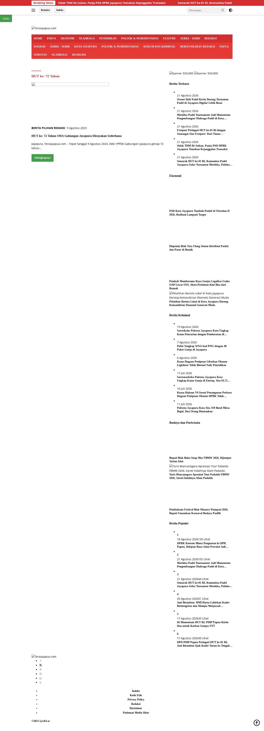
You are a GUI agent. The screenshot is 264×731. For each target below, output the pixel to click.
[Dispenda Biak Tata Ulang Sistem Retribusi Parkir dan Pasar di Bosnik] (193, 231)
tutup (6, 18)
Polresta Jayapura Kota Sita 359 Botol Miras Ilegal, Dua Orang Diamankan (203, 409)
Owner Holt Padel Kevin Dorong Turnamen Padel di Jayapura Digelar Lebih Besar (202, 101)
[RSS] (40, 682)
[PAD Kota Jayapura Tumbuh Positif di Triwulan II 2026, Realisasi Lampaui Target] (193, 195)
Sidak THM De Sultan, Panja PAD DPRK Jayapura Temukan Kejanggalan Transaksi (92, 3)
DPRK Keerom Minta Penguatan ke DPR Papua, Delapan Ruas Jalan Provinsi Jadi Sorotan (201, 545)
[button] (223, 10)
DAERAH (39, 46)
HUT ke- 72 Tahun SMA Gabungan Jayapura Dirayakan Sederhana (77, 136)
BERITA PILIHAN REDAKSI (197, 46)
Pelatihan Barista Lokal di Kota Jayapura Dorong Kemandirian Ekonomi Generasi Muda (198, 303)
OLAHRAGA (87, 38)
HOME (38, 38)
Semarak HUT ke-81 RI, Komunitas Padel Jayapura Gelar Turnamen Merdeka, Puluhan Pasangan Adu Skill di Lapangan (204, 163)
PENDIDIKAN (108, 38)
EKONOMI (67, 38)
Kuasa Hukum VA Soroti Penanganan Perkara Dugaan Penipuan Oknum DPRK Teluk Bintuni (204, 394)
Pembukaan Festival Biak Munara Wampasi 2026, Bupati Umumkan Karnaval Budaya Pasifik (198, 511)
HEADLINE (79, 54)
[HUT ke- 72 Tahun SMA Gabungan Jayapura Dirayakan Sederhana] (70, 104)
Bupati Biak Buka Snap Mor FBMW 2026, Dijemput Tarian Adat (200, 459)
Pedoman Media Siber (136, 712)
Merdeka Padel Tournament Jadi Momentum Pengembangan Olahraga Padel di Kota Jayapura (203, 116)
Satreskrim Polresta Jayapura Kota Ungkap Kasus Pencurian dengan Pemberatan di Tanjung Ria (203, 332)
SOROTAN (40, 54)
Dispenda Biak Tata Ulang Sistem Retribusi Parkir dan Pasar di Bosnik (199, 248)
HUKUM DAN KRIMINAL (159, 46)
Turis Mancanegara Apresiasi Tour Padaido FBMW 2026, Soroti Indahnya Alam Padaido (199, 476)
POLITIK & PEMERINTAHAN (139, 38)
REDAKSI (210, 38)
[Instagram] (40, 674)
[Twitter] (40, 665)
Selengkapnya (42, 157)
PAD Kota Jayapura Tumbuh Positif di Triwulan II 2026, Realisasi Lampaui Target (199, 213)
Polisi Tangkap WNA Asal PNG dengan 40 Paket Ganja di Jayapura (202, 348)
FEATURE (169, 38)
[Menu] (34, 10)
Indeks (59, 10)
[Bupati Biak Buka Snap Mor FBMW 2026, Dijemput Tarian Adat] (193, 442)
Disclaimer (136, 708)
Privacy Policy (136, 699)
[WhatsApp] (40, 678)
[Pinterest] (40, 669)
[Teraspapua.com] (44, 28)
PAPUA (51, 38)
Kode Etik (136, 695)
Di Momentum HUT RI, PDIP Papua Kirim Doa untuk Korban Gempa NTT (202, 624)
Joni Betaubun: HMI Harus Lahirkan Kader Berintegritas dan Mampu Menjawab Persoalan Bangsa (203, 604)
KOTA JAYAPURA (85, 46)
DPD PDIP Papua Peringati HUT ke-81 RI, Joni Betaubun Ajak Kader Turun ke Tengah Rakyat (203, 644)
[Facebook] (40, 661)
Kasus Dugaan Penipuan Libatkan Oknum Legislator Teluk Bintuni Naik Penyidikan (202, 363)
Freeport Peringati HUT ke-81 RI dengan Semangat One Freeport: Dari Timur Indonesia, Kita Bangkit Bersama (201, 132)
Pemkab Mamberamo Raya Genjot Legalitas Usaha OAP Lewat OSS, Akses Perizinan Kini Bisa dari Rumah (199, 285)
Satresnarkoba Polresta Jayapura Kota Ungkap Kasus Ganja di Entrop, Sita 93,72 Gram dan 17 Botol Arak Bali (202, 379)
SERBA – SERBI (190, 38)
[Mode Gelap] (230, 10)
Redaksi (45, 10)
